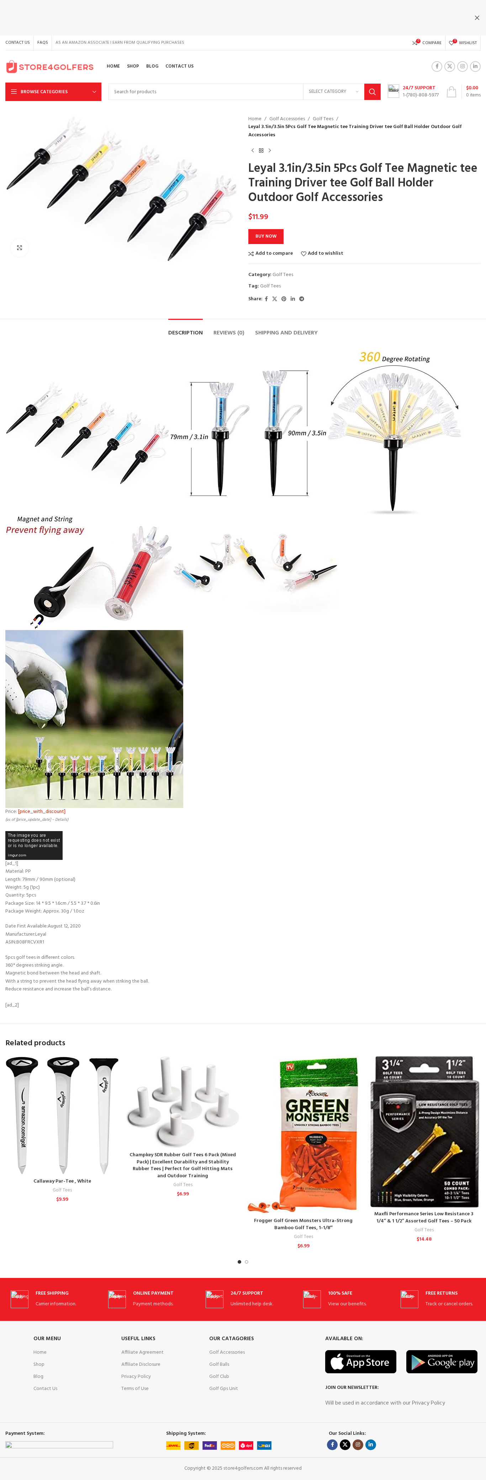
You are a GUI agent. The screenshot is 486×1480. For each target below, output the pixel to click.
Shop (38, 1364)
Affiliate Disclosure (140, 1364)
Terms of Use (135, 1389)
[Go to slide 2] (246, 1262)
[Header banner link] (232, 18)
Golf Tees (323, 119)
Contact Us (45, 1389)
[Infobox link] (413, 91)
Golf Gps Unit (223, 1389)
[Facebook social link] (437, 66)
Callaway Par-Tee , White (62, 1181)
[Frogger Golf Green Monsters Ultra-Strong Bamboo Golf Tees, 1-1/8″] (303, 1135)
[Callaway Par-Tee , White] (62, 1115)
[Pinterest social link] (284, 299)
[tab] (185, 329)
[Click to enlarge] (19, 248)
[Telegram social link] (301, 299)
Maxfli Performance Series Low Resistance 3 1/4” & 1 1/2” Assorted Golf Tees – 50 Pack (424, 1217)
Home (255, 119)
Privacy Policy (136, 1377)
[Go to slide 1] (239, 1262)
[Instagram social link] (462, 66)
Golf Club (219, 1377)
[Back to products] (261, 150)
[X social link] (449, 66)
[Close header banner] (477, 18)
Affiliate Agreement (142, 1352)
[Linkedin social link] (475, 66)
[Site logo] (49, 67)
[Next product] (269, 150)
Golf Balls (219, 1364)
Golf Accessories (287, 119)
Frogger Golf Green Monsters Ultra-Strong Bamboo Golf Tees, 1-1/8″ (303, 1224)
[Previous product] (252, 150)
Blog (38, 1377)
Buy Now (265, 236)
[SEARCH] (372, 92)
